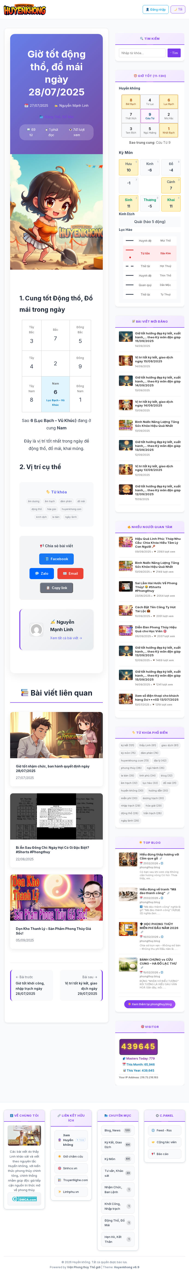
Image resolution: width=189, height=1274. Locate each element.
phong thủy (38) (131, 768)
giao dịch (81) (169, 745)
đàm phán (66, 501)
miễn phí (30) (129, 798)
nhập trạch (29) (130, 805)
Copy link (59, 588)
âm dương (33, 501)
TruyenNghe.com (75, 1180)
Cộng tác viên (167, 1142)
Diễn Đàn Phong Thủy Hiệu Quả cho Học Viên (156, 629)
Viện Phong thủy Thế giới (83, 1267)
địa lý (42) (160, 760)
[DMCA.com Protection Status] (24, 1198)
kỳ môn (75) (128, 753)
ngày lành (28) (130, 820)
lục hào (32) (150, 783)
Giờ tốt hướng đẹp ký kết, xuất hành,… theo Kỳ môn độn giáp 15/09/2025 (158, 337)
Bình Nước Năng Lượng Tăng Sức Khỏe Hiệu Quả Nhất (157, 424)
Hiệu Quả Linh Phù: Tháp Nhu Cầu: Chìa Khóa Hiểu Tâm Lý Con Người (158, 542)
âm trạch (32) (129, 783)
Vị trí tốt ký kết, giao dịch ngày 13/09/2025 (154, 468)
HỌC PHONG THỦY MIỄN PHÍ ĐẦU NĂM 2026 (159, 926)
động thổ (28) (129, 813)
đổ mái (81, 501)
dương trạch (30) (153, 798)
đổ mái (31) (169, 783)
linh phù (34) (147, 775)
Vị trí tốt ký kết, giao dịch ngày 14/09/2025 (154, 403)
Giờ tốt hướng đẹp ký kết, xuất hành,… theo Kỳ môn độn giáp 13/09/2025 (158, 446)
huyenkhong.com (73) (135, 760)
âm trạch (50, 501)
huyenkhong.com (71, 509)
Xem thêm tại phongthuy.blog (151, 1004)
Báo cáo (162, 1154)
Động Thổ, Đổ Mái (59, 117)
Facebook (59, 559)
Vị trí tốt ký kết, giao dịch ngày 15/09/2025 (154, 359)
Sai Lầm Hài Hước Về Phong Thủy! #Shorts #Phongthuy (156, 587)
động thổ (37, 509)
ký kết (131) (127, 745)
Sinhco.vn (70, 1168)
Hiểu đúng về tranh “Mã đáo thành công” (158, 891)
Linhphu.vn (71, 1192)
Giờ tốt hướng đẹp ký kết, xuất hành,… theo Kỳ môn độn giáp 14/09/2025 (158, 381)
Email (73, 573)
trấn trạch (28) (153, 813)
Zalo (44, 573)
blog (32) (166, 775)
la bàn (55, 517)
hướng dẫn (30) (158, 790)
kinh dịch (41, 517)
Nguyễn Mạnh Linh (74, 105)
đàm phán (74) (149, 753)
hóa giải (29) (154, 805)
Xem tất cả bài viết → (66, 638)
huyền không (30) (132, 790)
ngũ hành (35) (155, 768)
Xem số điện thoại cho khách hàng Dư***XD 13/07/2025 (157, 697)
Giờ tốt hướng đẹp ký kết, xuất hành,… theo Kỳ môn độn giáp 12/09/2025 (158, 490)
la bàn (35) (127, 775)
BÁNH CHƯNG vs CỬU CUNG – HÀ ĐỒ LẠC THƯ (158, 961)
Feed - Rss (164, 1130)
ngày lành (71, 517)
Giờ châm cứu (73, 1156)
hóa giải (51, 509)
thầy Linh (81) (147, 745)
